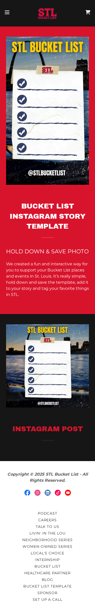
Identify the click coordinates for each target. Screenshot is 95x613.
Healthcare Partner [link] (47, 573)
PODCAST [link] (48, 513)
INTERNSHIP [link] (47, 559)
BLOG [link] (47, 579)
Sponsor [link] (47, 593)
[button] (9, 12)
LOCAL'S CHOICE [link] (48, 553)
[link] (47, 12)
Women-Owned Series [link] (48, 546)
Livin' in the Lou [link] (47, 533)
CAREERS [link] (47, 520)
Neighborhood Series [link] (47, 540)
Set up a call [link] (48, 599)
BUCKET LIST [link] (47, 566)
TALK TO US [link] (48, 526)
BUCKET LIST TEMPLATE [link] (47, 586)
